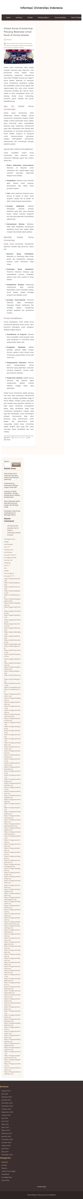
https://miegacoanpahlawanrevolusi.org (12, 1057)
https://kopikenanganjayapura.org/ (12, 600)
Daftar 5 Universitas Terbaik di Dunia (13, 532)
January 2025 (6, 1136)
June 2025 (5, 1121)
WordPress (52, 1195)
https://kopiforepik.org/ (12, 644)
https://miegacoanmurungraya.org (12, 931)
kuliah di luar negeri (8, 1171)
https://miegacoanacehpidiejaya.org (12, 1020)
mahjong (7, 563)
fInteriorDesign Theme (34, 1195)
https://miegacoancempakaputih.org (12, 1044)
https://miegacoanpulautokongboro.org (12, 898)
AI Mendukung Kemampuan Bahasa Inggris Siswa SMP (11, 485)
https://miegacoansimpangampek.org (12, 992)
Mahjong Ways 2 (43, 17)
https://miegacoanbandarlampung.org (12, 833)
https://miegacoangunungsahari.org (12, 1048)
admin (8, 437)
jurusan (4, 1165)
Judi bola (19, 17)
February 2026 (7, 1097)
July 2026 (5, 1094)
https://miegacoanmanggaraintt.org (12, 943)
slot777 (6, 565)
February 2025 (7, 1133)
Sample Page (41, 1187)
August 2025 (6, 1115)
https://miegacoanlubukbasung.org (12, 817)
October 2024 (6, 1142)
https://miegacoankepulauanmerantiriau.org (12, 923)
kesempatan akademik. (18, 45)
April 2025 (5, 1127)
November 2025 (7, 1106)
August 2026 (6, 1091)
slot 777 (7, 547)
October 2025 (6, 1109)
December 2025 (7, 1103)
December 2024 (7, 1139)
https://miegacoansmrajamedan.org (12, 1073)
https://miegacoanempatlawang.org (12, 988)
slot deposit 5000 (10, 557)
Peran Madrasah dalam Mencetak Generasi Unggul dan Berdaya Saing (12, 504)
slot (5, 568)
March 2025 (6, 1130)
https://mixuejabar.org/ (12, 687)
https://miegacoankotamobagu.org (12, 927)
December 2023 (7, 1155)
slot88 (6, 542)
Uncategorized (7, 1177)
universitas (5, 1180)
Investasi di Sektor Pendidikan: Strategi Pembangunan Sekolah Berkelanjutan (12, 494)
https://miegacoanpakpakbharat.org (12, 1024)
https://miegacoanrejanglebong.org (12, 979)
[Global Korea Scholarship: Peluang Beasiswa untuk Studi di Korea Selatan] (19, 65)
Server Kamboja (60, 17)
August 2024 (6, 1145)
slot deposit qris (9, 539)
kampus (4, 1168)
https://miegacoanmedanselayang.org (12, 865)
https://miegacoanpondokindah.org (12, 784)
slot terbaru (8, 552)
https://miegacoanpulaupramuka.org (12, 715)
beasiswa (9, 39)
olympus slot (8, 550)
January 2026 (6, 1100)
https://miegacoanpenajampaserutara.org (12, 825)
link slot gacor (9, 573)
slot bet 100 (8, 560)
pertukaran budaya (18, 47)
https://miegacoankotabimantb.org (12, 768)
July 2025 (5, 1118)
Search (6, 461)
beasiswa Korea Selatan (17, 43)
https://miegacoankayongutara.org (12, 890)
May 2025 (5, 1124)
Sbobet (30, 17)
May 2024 (5, 1152)
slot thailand (8, 544)
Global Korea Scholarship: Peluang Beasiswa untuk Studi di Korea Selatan (18, 32)
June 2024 (5, 1148)
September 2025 (7, 1112)
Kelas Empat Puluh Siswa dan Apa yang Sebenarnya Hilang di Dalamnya (11, 476)
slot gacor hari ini (10, 555)
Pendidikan (5, 1174)
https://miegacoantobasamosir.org (12, 971)
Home (8, 17)
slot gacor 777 (9, 576)
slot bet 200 (23, 78)
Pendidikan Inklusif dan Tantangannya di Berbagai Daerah (12, 513)
